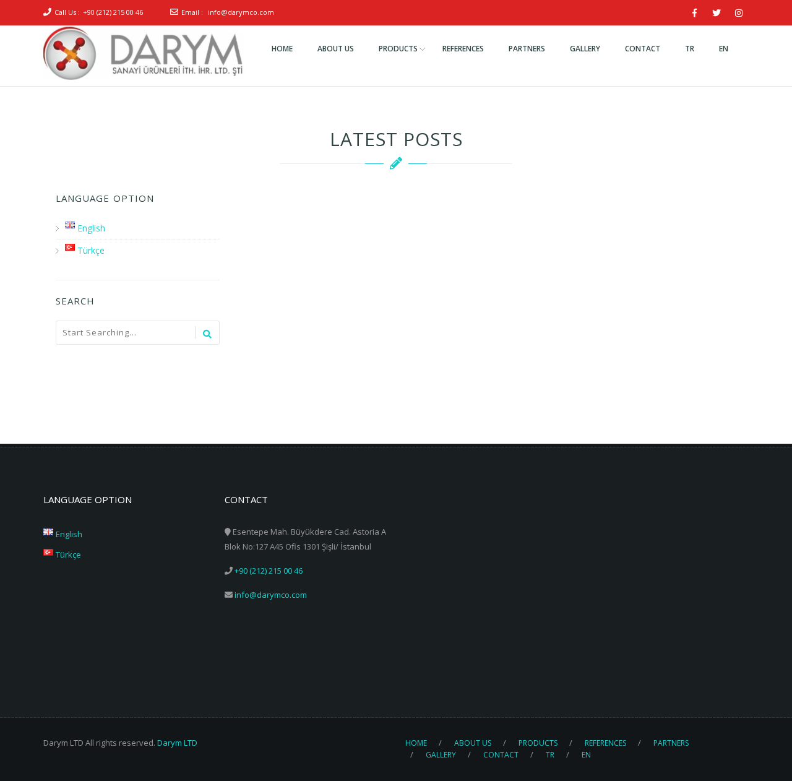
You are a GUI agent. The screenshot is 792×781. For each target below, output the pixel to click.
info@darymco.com (241, 12)
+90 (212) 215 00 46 (113, 12)
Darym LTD (177, 742)
